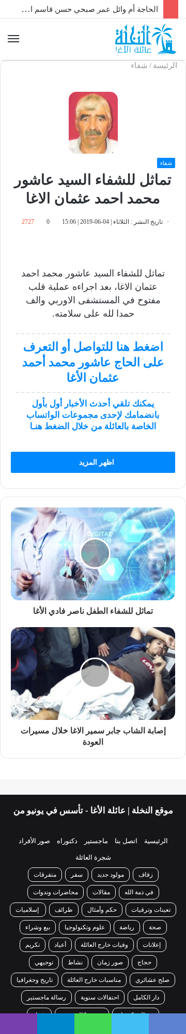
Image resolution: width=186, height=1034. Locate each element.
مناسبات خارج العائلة (94, 991)
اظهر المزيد (95, 462)
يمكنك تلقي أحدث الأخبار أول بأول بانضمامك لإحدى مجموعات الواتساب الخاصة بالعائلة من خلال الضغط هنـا (93, 415)
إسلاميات (28, 921)
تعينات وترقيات (151, 921)
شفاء (139, 65)
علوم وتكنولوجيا (85, 939)
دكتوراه (67, 853)
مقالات (101, 904)
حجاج (144, 974)
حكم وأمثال (102, 921)
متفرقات (45, 886)
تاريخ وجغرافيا (35, 991)
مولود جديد (110, 886)
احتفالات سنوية (100, 1009)
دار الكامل (146, 1009)
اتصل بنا (126, 853)
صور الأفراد (34, 853)
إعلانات (152, 956)
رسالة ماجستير (46, 1009)
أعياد (60, 956)
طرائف (64, 921)
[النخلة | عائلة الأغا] (146, 39)
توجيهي (44, 974)
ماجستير (96, 853)
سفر (77, 886)
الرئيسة (166, 65)
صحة (155, 939)
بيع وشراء (37, 939)
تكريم (32, 956)
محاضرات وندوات (55, 904)
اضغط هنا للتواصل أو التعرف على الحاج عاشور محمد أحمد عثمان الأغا (93, 362)
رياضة (126, 939)
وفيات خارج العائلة (104, 956)
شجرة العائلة (93, 869)
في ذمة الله (139, 904)
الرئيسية (156, 853)
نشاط (75, 974)
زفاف (145, 886)
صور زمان (110, 974)
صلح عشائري (152, 991)
